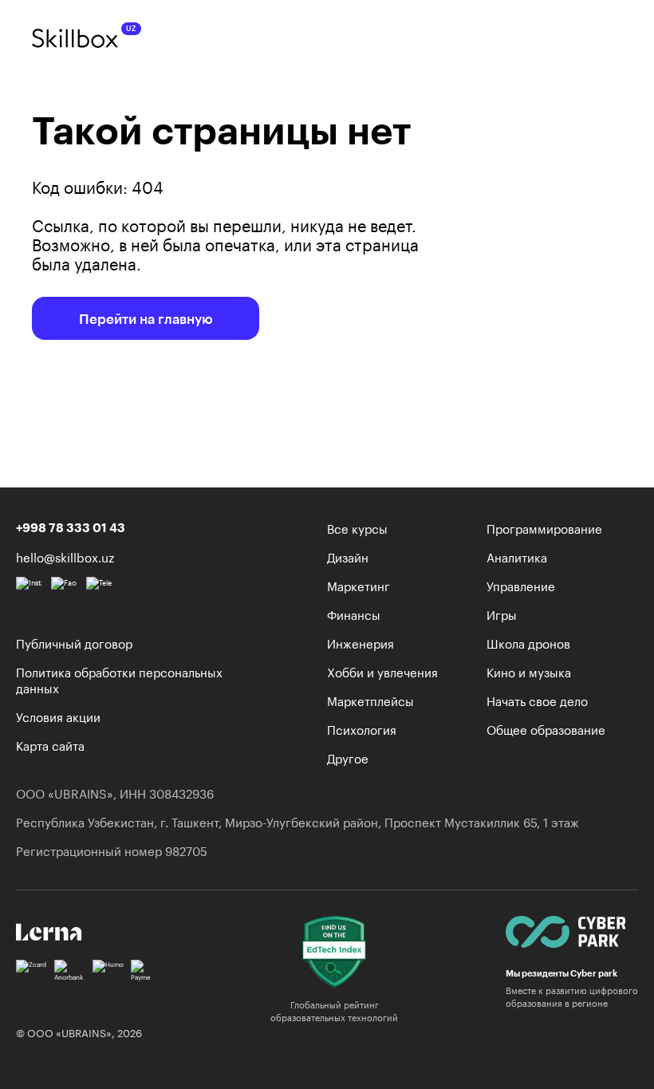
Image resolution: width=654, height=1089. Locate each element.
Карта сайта (50, 744)
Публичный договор (74, 642)
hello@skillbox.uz (65, 556)
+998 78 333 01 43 (70, 527)
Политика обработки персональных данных (119, 679)
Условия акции (58, 716)
